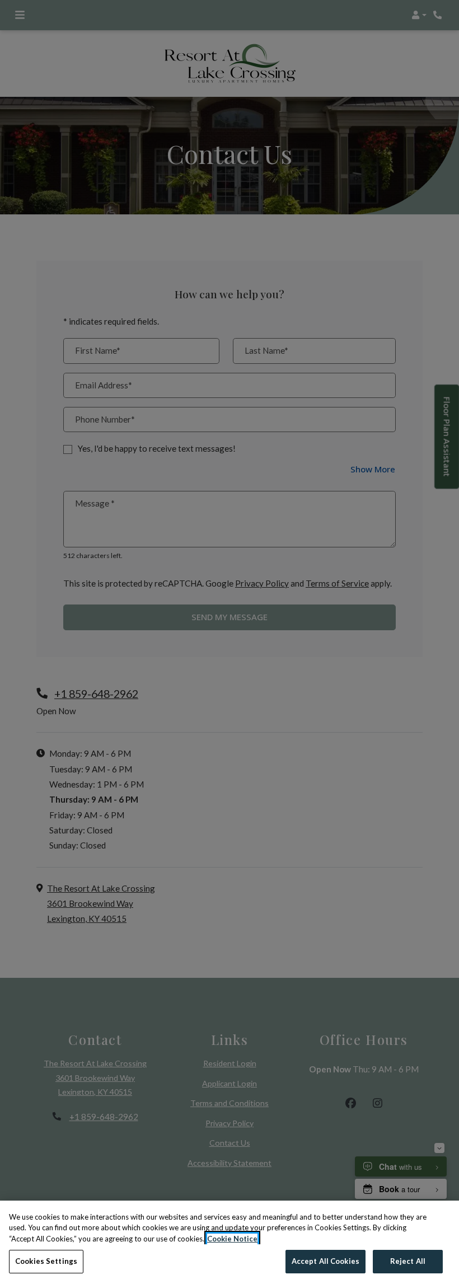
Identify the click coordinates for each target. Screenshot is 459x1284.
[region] (229, 1242)
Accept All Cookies (325, 1261)
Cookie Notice (232, 1238)
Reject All (407, 1261)
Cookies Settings (46, 1261)
